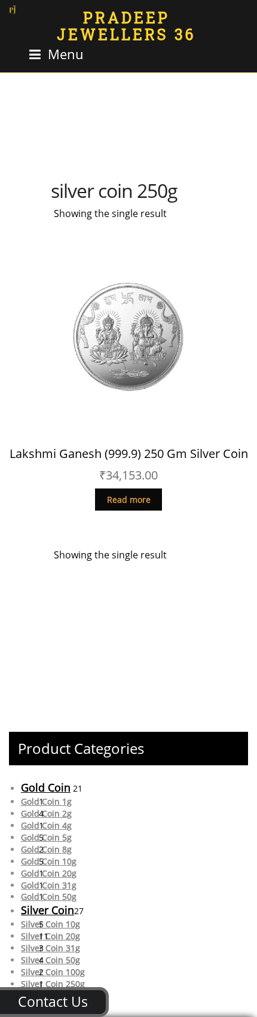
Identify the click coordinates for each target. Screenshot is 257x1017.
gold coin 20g (49, 873)
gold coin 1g (46, 801)
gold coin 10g (49, 861)
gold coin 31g (49, 885)
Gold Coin (46, 787)
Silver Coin (47, 910)
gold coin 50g (49, 896)
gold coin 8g (46, 849)
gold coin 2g (46, 813)
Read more (129, 499)
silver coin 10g (50, 924)
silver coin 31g (50, 948)
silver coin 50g (50, 960)
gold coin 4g (46, 825)
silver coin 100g (53, 972)
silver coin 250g (53, 983)
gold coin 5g (46, 837)
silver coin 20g (50, 936)
